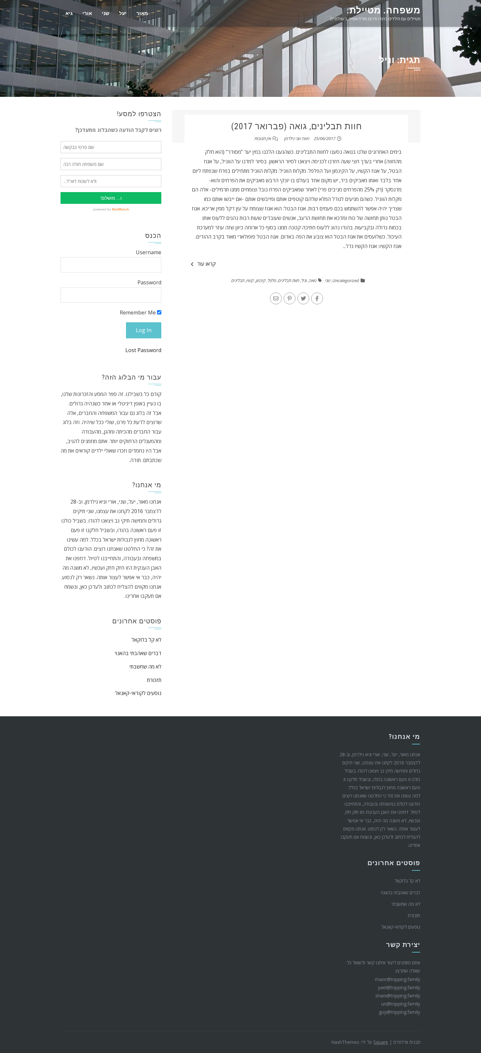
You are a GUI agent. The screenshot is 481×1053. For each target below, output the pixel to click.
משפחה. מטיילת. (383, 10)
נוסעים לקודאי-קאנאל (138, 693)
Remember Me (138, 312)
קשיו (250, 280)
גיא (69, 13)
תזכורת (154, 680)
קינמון (261, 280)
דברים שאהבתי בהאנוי (138, 653)
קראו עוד (206, 263)
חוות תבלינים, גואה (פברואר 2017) (296, 126)
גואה (312, 280)
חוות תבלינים (288, 280)
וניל (304, 280)
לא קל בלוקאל (146, 639)
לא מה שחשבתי (145, 666)
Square (380, 1042)
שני (105, 13)
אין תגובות (263, 138)
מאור (142, 13)
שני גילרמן (292, 138)
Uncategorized (345, 280)
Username (148, 252)
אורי (87, 13)
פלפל (272, 280)
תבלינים (237, 280)
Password (149, 282)
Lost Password (143, 350)
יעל (123, 13)
